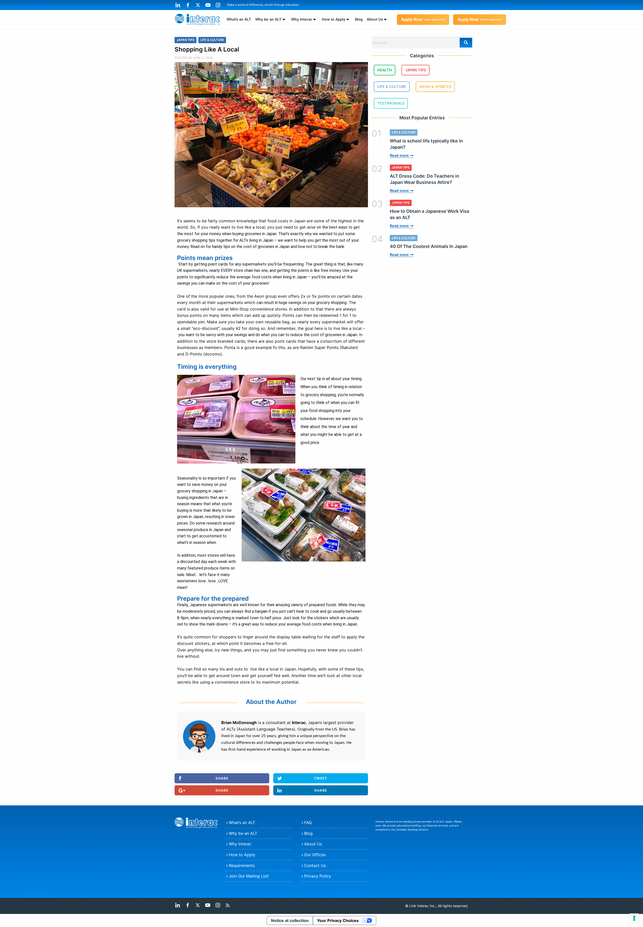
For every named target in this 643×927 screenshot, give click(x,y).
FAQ (308, 822)
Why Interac (301, 19)
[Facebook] (188, 5)
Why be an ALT (268, 19)
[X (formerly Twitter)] (198, 5)
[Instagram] (218, 5)
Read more (399, 155)
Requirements (242, 865)
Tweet (320, 778)
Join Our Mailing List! (249, 876)
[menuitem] (239, 19)
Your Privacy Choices (338, 920)
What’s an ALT (239, 19)
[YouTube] (208, 5)
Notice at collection (290, 920)
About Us (375, 19)
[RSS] (228, 904)
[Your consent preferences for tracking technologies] (634, 918)
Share (222, 778)
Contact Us (315, 865)
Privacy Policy (317, 876)
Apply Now (423, 19)
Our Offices (315, 854)
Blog (359, 19)
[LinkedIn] (178, 5)
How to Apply (333, 19)
